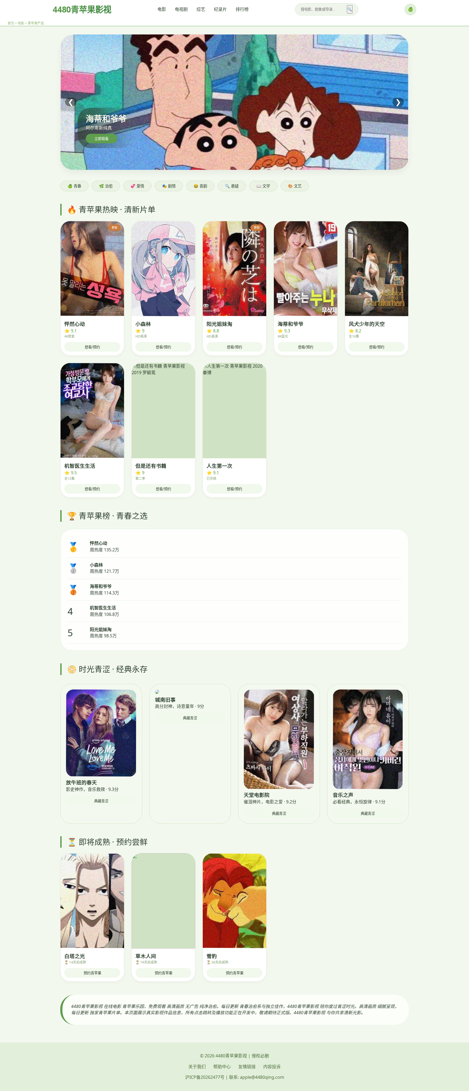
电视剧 (181, 9)
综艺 (201, 9)
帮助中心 (222, 1067)
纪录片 (220, 9)
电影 (161, 9)
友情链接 (247, 1067)
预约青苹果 (92, 973)
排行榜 (242, 9)
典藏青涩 (101, 801)
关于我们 (197, 1067)
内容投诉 (272, 1067)
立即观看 (101, 139)
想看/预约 (92, 347)
